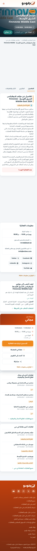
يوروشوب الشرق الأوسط (25, 456)
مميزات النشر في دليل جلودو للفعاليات (23, 515)
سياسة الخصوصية (15, 548)
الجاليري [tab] (21, 88)
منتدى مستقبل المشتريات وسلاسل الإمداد (19, 394)
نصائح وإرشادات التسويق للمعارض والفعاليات (21, 522)
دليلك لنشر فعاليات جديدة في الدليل (24, 519)
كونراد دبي (28, 32)
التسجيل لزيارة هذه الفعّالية (17, 343)
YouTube (27, 268)
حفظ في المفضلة (16, 349)
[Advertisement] (18, 66)
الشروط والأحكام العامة (29, 548)
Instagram (26, 263)
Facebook (26, 258)
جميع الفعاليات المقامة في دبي (23, 468)
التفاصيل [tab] (31, 88)
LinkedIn (13, 263)
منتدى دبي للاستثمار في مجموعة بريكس (20, 382)
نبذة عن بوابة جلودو (29, 530)
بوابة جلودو (32, 527)
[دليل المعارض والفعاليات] (26, 3)
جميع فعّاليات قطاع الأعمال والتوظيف (21, 419)
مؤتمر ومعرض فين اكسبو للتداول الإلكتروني (19, 432)
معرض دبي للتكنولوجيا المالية (23, 406)
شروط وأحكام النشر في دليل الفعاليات (24, 507)
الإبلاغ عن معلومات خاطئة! (26, 275)
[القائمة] (4, 4)
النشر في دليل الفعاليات (28, 504)
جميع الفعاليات (31, 500)
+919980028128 (25, 243)
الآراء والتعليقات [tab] (11, 88)
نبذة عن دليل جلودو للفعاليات (26, 512)
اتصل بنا (32, 537)
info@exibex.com (24, 251)
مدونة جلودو (31, 533)
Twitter (14, 258)
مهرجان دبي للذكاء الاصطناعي (23, 444)
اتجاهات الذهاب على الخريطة (23, 308)
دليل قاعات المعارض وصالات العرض (24, 497)
